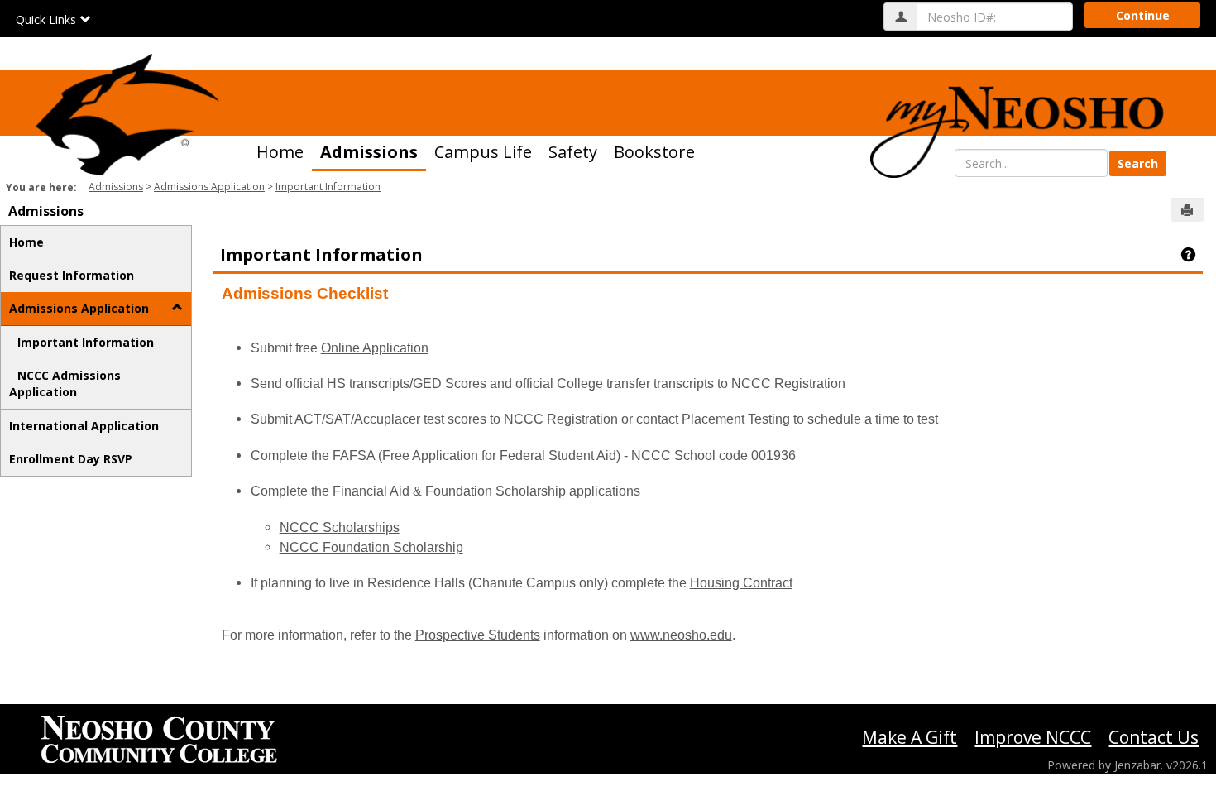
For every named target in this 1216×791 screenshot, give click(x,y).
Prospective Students (477, 635)
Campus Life (483, 152)
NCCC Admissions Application (65, 383)
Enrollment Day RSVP (70, 459)
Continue (1143, 15)
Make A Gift (909, 737)
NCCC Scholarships (340, 527)
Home (280, 152)
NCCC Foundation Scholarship (371, 547)
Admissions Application (209, 187)
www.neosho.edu (681, 635)
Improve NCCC (1032, 737)
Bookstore (654, 152)
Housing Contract (741, 583)
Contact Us (1153, 737)
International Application (84, 426)
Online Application (374, 348)
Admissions (369, 152)
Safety (572, 152)
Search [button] (1138, 163)
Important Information (328, 187)
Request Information (71, 275)
